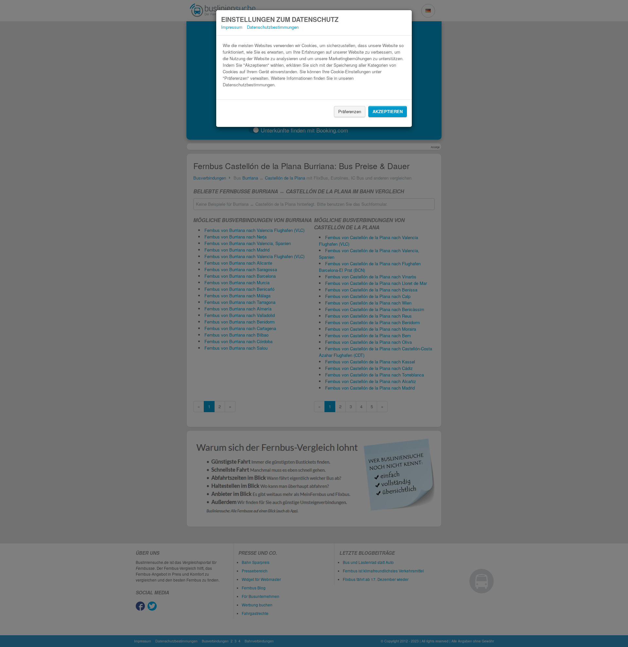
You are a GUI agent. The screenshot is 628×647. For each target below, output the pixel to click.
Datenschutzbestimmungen (273, 27)
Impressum (231, 27)
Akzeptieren (388, 111)
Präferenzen (349, 111)
